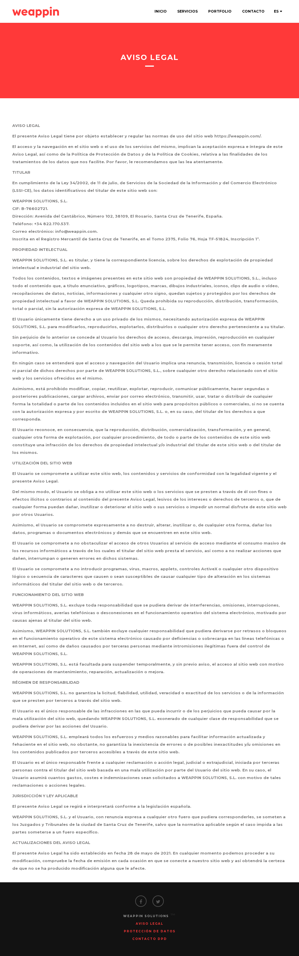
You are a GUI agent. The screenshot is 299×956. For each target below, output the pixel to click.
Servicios (187, 11)
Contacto (253, 11)
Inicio (160, 11)
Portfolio (220, 11)
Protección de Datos (149, 931)
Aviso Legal (149, 924)
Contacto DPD (149, 939)
